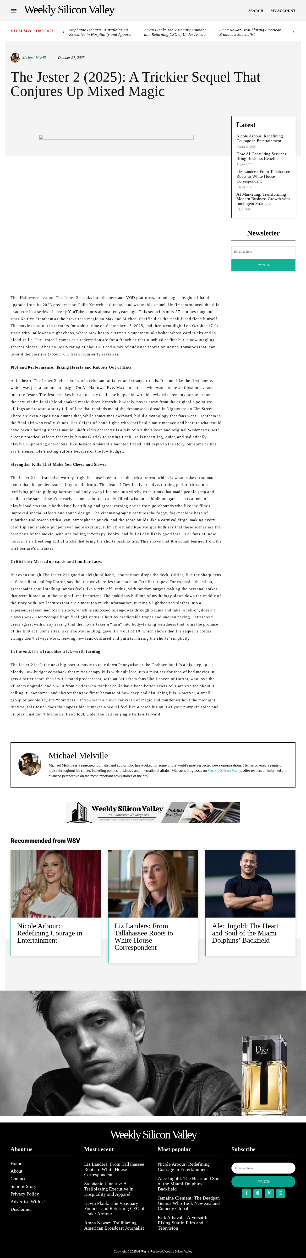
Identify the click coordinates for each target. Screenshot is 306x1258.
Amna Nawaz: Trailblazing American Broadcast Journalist (250, 32)
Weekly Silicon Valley (178, 1251)
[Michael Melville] (16, 58)
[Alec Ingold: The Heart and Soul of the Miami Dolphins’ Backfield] (250, 884)
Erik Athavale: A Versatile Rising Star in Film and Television (183, 1223)
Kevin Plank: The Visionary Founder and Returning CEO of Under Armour (175, 32)
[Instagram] (257, 1193)
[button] (255, 10)
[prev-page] (64, 32)
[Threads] (280, 1193)
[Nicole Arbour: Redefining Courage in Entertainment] (56, 884)
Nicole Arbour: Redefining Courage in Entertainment (259, 138)
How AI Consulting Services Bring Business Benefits (261, 156)
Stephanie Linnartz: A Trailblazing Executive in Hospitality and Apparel (100, 32)
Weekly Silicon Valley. (225, 770)
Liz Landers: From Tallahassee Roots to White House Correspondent (263, 176)
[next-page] (294, 32)
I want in (263, 265)
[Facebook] (246, 1193)
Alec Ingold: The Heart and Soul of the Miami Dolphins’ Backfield (245, 933)
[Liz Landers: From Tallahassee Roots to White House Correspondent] (153, 884)
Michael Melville (34, 58)
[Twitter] (269, 1193)
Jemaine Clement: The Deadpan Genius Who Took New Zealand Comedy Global (189, 1203)
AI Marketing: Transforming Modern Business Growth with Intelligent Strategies (263, 199)
